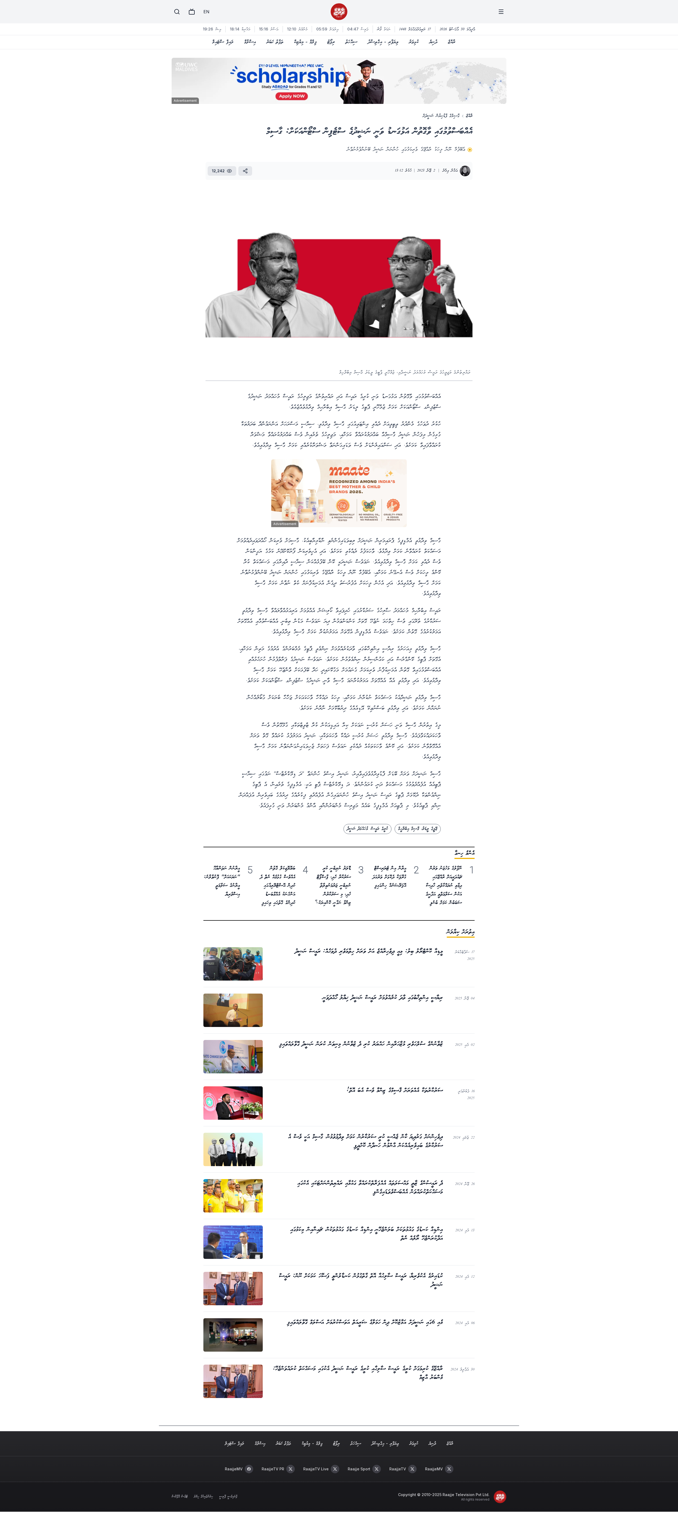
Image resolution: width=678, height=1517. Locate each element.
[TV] (191, 11)
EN (206, 11)
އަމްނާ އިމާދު (450, 171)
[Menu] (501, 11)
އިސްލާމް (250, 42)
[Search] (177, 11)
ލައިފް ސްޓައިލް (223, 42)
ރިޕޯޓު (331, 42)
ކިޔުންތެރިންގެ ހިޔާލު (203, 1497)
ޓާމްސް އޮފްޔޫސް (180, 1497)
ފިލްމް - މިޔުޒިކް (305, 42)
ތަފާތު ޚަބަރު (274, 42)
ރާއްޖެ (451, 42)
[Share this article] (245, 171)
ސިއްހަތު (351, 42)
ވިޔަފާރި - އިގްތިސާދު (383, 42)
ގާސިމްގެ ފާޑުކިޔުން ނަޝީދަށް (441, 116)
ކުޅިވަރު (414, 42)
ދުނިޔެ (433, 42)
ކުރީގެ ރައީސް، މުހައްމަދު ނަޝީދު (367, 828)
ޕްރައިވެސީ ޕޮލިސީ (228, 1497)
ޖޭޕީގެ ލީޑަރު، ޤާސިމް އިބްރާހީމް (417, 828)
